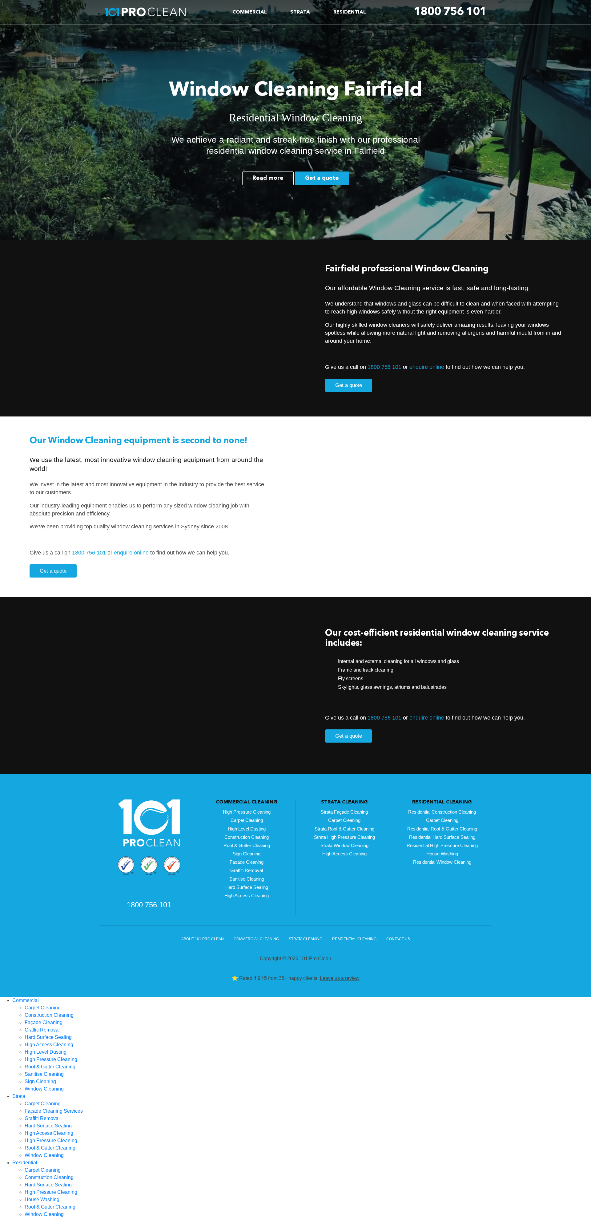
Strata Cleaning (305, 939)
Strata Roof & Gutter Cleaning (344, 828)
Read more (267, 178)
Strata (18, 1096)
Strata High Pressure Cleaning (344, 837)
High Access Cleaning (246, 895)
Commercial (25, 1000)
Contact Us (398, 939)
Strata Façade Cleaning (344, 812)
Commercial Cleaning (256, 939)
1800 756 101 (384, 367)
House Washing (442, 853)
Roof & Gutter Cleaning (246, 845)
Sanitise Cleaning (246, 879)
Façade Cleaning (43, 1022)
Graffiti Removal (246, 870)
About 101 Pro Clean (202, 939)
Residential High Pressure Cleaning (442, 845)
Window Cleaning (44, 1088)
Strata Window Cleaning (344, 845)
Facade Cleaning (246, 862)
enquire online (426, 367)
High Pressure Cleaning (247, 812)
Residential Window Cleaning (442, 862)
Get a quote (322, 178)
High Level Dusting (247, 828)
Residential (24, 1162)
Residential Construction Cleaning (442, 812)
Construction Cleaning (246, 837)
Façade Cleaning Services (54, 1111)
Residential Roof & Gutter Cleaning (442, 828)
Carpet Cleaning (247, 820)
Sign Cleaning (246, 853)
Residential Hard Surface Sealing (442, 837)
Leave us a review (340, 978)
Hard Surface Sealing (246, 887)
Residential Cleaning (354, 939)
